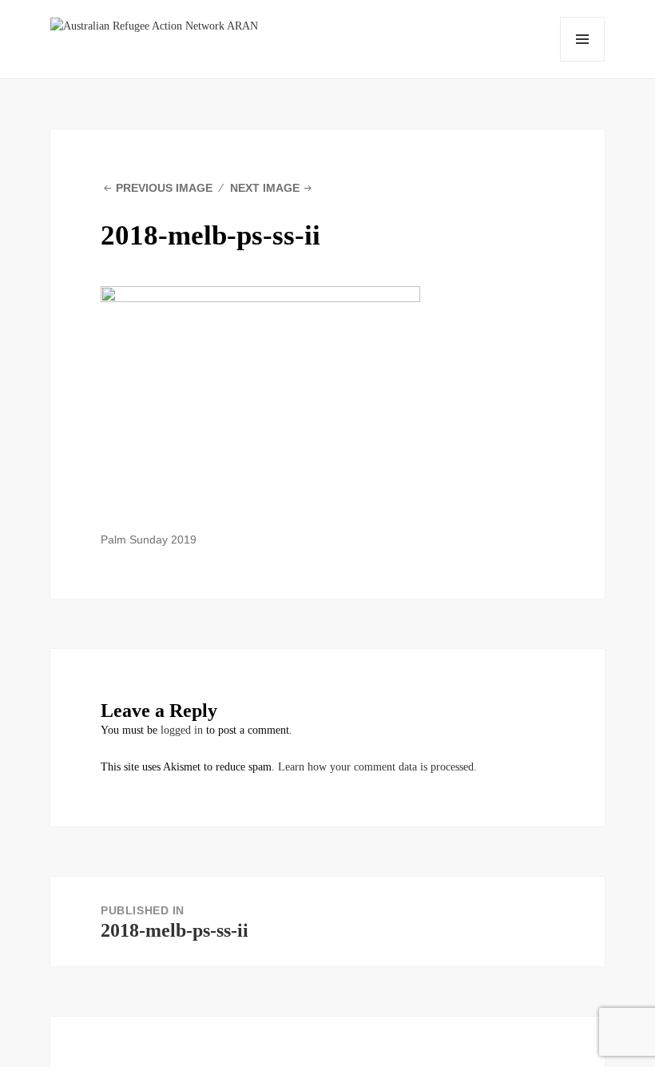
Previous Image (164, 187)
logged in (182, 730)
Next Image (265, 187)
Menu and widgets (582, 39)
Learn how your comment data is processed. (377, 767)
